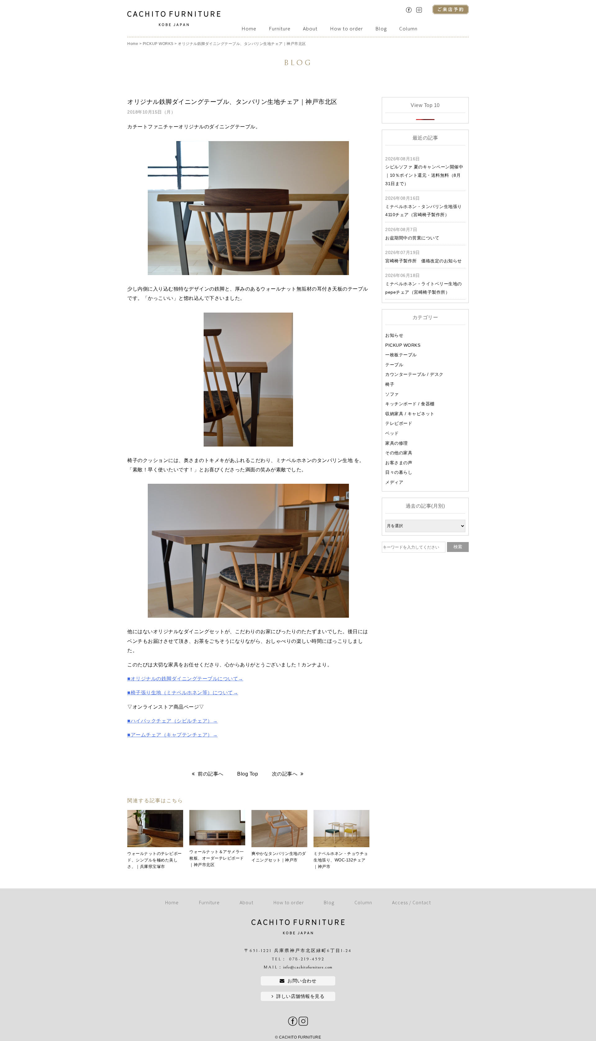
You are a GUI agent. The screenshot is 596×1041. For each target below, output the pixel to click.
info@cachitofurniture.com (307, 967)
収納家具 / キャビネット (410, 413)
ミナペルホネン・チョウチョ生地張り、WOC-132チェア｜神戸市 (341, 860)
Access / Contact (411, 902)
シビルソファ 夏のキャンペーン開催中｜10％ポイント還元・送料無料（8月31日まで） (424, 175)
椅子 (389, 384)
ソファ (392, 394)
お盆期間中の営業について (412, 237)
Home (249, 28)
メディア (394, 482)
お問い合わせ (301, 980)
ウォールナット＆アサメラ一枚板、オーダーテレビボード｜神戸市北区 (216, 858)
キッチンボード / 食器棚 (410, 403)
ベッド (392, 433)
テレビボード (398, 423)
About (310, 28)
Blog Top (247, 773)
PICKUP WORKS (402, 345)
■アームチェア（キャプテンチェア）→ (172, 734)
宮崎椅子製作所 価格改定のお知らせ (423, 260)
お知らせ (394, 335)
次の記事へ (285, 773)
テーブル (394, 364)
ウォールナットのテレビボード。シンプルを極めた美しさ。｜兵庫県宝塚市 (154, 860)
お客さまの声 (398, 462)
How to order (346, 28)
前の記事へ (211, 773)
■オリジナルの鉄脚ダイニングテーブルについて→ (185, 678)
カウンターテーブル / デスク (414, 374)
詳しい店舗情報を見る (300, 996)
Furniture (280, 28)
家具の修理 (396, 443)
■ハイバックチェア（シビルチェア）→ (172, 720)
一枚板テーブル (401, 354)
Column (408, 28)
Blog (381, 28)
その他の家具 (398, 452)
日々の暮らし (398, 472)
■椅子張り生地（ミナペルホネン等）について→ (182, 692)
